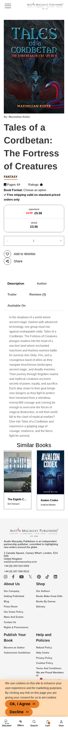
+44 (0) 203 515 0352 (16, 565)
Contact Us (10, 622)
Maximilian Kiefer (19, 116)
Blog (6, 601)
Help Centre (42, 652)
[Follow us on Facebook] (14, 577)
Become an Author (14, 647)
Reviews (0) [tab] (37, 294)
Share (18, 261)
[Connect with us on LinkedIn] (55, 577)
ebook (34, 225)
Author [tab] (42, 283)
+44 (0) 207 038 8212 (16, 571)
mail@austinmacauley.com (20, 561)
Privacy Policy (44, 658)
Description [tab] (15, 283)
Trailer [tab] (12, 294)
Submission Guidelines (17, 652)
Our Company (11, 591)
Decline (17, 712)
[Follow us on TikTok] (48, 577)
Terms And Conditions (48, 668)
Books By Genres (45, 601)
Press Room (11, 606)
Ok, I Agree (20, 704)
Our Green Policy (13, 611)
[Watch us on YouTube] (22, 577)
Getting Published (14, 596)
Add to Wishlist (24, 254)
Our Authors (43, 591)
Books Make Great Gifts (49, 596)
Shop (40, 584)
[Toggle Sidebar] (8, 5)
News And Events (13, 617)
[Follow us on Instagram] (6, 577)
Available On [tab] (16, 305)
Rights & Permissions (16, 627)
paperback (34, 211)
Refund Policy (44, 647)
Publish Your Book (15, 637)
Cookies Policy (44, 663)
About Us (12, 584)
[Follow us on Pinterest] (39, 577)
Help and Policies (43, 637)
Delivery (40, 606)
